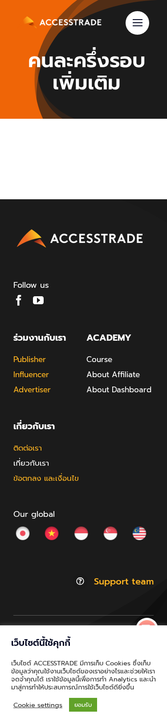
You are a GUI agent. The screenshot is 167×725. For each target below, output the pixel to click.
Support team (124, 581)
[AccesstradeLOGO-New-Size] (80, 229)
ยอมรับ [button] (83, 705)
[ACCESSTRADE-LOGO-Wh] (60, 17)
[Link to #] (137, 23)
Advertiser (32, 389)
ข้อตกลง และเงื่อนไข (46, 478)
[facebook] (18, 300)
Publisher (29, 359)
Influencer (31, 374)
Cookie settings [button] (37, 705)
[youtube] (38, 300)
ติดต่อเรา (27, 448)
